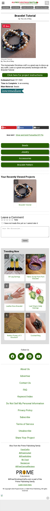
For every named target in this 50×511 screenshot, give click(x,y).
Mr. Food (25, 460)
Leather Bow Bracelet (14, 306)
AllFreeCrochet (25, 453)
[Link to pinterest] (29, 356)
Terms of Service (25, 424)
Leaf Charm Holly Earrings (35, 307)
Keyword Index (25, 396)
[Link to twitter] (21, 356)
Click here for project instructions (25, 75)
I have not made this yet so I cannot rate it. (21, 223)
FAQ (25, 389)
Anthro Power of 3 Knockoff (14, 336)
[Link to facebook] (12, 356)
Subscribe (25, 417)
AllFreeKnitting (25, 456)
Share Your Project (25, 437)
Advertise (25, 376)
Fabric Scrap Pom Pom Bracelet (35, 278)
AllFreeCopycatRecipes (25, 466)
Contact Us (25, 383)
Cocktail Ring (35, 336)
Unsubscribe (25, 430)
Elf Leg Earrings (14, 277)
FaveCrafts (25, 449)
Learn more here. (25, 485)
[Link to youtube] (38, 356)
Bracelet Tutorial (25, 205)
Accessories (25, 158)
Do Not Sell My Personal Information (25, 403)
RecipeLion (25, 463)
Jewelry (25, 152)
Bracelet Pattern (25, 164)
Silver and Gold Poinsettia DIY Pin (29, 135)
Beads (25, 145)
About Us (25, 369)
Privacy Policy (25, 410)
